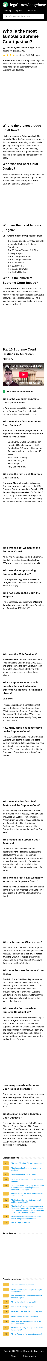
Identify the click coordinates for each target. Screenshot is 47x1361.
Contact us (31, 11)
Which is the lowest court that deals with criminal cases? (27, 1195)
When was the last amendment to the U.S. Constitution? (26, 1323)
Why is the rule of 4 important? (23, 1302)
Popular (18, 11)
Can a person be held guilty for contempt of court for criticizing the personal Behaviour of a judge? (27, 1187)
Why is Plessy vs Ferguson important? (26, 1334)
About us (15, 1356)
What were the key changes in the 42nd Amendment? (27, 1329)
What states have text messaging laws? (27, 1312)
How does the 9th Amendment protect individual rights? (26, 1297)
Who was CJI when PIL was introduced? (27, 1163)
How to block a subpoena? (22, 1307)
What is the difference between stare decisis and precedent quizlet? (26, 1217)
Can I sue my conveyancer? (22, 1284)
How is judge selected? (20, 1223)
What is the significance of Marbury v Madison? (26, 1169)
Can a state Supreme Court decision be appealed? (27, 1180)
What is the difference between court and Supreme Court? (26, 1201)
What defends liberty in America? (24, 1317)
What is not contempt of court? (23, 1174)
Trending (7, 11)
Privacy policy (29, 1356)
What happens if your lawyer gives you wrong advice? (26, 1290)
